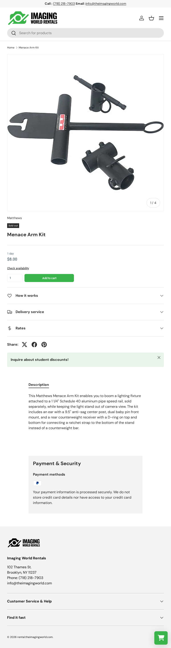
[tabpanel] (85, 421)
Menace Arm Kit (29, 47)
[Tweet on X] (24, 344)
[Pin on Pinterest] (44, 344)
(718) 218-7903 (64, 4)
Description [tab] (38, 384)
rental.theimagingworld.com (35, 637)
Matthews (14, 218)
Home (10, 47)
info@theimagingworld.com (106, 4)
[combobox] (85, 33)
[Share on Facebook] (34, 344)
